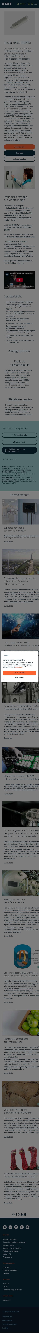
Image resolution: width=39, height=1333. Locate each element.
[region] (19, 666)
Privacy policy (18, 667)
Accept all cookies (19, 673)
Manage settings (19, 677)
